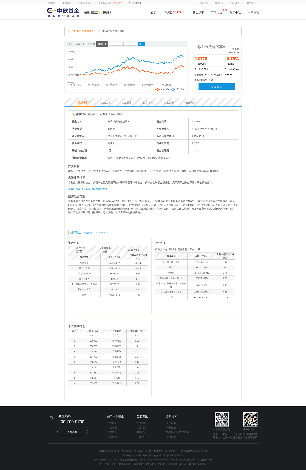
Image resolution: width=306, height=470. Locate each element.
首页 (154, 12)
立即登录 (203, 2)
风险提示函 (168, 455)
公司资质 (179, 455)
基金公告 (169, 102)
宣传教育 (127, 455)
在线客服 (137, 2)
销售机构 (190, 102)
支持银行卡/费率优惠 (177, 432)
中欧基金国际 (84, 2)
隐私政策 (252, 433)
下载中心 (141, 436)
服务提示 (141, 432)
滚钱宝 (175, 12)
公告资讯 (112, 432)
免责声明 (157, 455)
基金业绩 (105, 102)
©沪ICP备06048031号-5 (105, 459)
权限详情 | (240, 433)
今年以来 (80, 44)
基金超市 (198, 12)
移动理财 (251, 2)
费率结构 (148, 102)
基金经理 (126, 102)
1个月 (70, 44)
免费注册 (219, 2)
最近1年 (91, 44)
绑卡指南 (171, 427)
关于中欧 (235, 13)
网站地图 (147, 455)
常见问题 (141, 427)
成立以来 (102, 44)
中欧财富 (51, 2)
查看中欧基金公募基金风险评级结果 (88, 188)
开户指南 (171, 423)
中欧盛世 (67, 2)
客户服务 (235, 2)
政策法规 (137, 455)
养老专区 (216, 12)
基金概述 (84, 102)
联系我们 (112, 436)
